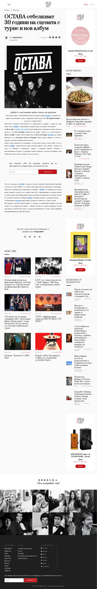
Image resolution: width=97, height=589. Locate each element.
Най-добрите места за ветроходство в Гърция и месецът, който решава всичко (83, 362)
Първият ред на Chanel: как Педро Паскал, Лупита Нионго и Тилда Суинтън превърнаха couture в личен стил (83, 172)
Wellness (77, 298)
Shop (86, 4)
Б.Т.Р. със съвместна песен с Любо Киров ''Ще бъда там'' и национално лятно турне (48, 283)
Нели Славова (26, 276)
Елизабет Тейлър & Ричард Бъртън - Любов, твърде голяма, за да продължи (83, 396)
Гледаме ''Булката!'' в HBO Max (17, 356)
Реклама (21, 553)
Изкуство (16, 10)
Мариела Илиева (80, 126)
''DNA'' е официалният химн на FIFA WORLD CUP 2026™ (48, 319)
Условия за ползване (25, 549)
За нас (20, 551)
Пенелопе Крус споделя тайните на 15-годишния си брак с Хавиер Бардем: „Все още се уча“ (83, 151)
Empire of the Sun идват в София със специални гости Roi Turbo (47, 357)
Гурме (68, 126)
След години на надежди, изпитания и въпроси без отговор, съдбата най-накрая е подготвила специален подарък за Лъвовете (82, 336)
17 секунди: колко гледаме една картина (82, 133)
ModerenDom (22, 558)
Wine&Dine (8, 549)
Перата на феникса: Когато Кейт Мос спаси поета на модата (82, 380)
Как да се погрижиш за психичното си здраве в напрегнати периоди (81, 311)
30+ (75, 158)
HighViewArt (17, 37)
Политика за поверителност (27, 556)
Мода (76, 386)
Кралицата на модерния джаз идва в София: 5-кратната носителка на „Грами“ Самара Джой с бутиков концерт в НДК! (82, 197)
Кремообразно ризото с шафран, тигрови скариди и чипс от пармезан (78, 121)
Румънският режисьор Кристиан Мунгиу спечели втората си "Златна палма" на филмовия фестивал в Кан (17, 284)
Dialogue (7, 556)
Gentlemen (78, 370)
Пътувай (7, 568)
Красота (77, 182)
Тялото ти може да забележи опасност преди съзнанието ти (83, 293)
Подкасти (7, 551)
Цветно (7, 563)
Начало (7, 10)
